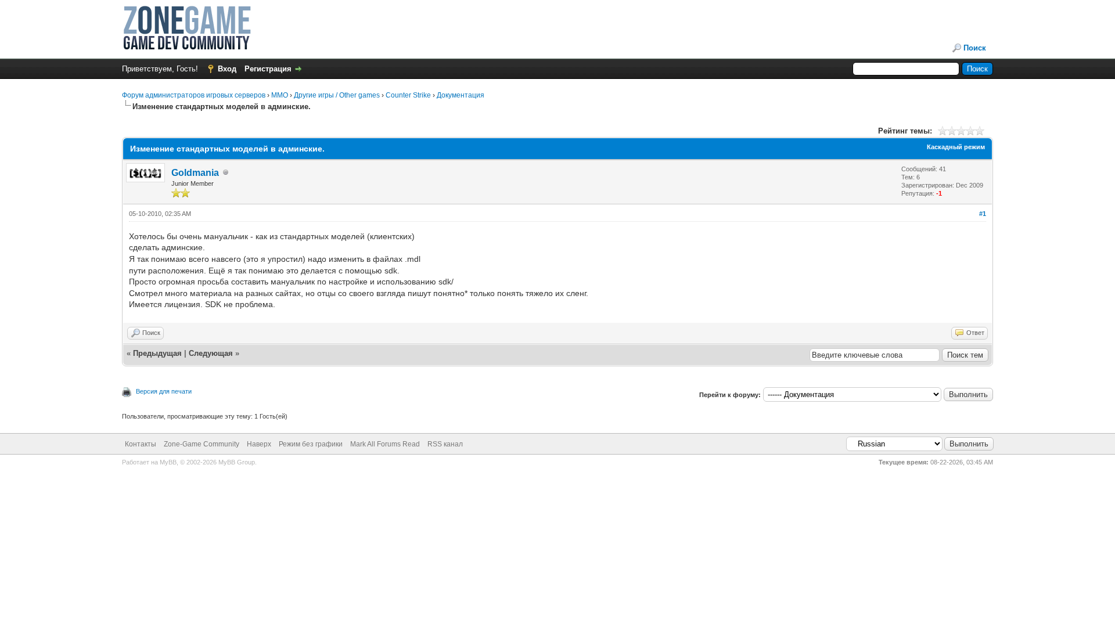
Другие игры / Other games (337, 95)
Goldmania (195, 173)
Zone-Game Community (201, 444)
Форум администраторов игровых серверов (193, 95)
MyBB (168, 462)
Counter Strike (408, 95)
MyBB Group (236, 462)
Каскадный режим (956, 146)
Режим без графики (311, 444)
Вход (227, 68)
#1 (982, 213)
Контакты (140, 444)
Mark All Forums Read (385, 444)
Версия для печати (164, 391)
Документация (460, 95)
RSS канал (445, 444)
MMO (279, 95)
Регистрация (268, 68)
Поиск (974, 48)
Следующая (212, 353)
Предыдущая (157, 353)
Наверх (259, 444)
